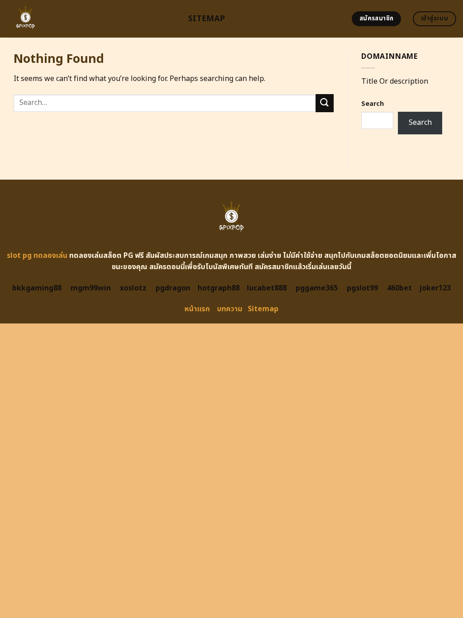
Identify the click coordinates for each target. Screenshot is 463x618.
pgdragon (173, 288)
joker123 (435, 288)
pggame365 (317, 288)
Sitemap (206, 19)
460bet (399, 288)
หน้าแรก (197, 309)
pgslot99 (362, 288)
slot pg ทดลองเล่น (37, 255)
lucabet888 (267, 288)
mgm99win (91, 288)
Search (372, 104)
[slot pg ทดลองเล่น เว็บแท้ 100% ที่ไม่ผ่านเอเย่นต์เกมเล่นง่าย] (91, 19)
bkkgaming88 (36, 288)
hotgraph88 (219, 288)
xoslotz (133, 288)
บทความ (229, 309)
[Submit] (325, 103)
